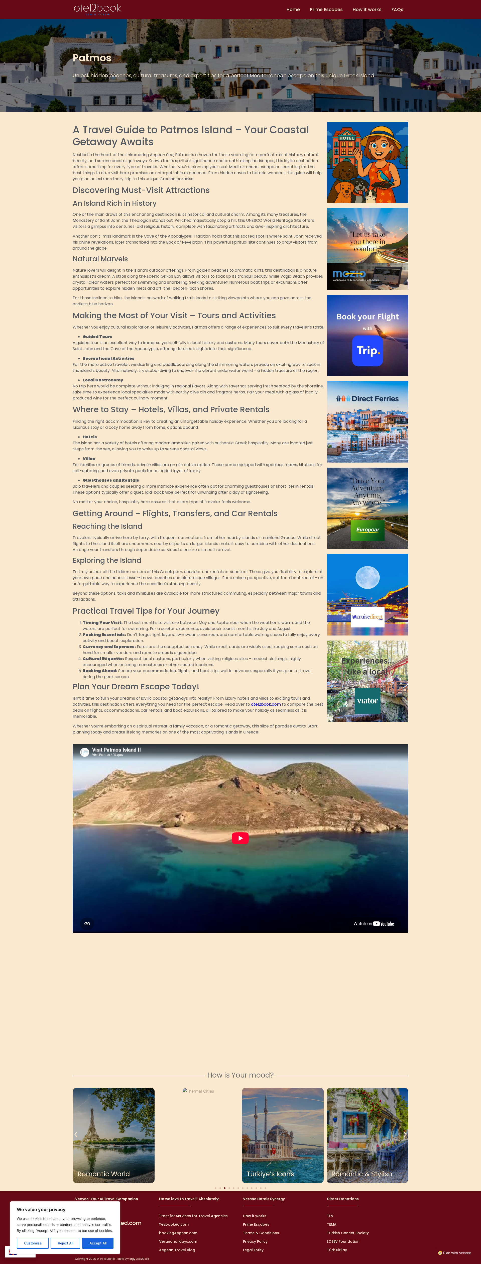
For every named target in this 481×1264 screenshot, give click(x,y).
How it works (367, 9)
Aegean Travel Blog (177, 1249)
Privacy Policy (255, 1241)
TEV (330, 1215)
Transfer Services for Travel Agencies (193, 1215)
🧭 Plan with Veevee (454, 1253)
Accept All (97, 1243)
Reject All (65, 1243)
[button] (76, 1134)
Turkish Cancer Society (348, 1232)
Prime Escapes (326, 9)
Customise (33, 1243)
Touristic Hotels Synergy (119, 1259)
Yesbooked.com (174, 1224)
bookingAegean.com (178, 1232)
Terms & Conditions (261, 1232)
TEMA (331, 1224)
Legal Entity (253, 1249)
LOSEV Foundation (343, 1241)
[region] (65, 1227)
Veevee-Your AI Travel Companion (106, 1198)
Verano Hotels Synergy (264, 1198)
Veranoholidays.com (178, 1241)
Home (293, 9)
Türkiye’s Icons (270, 1174)
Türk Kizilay (337, 1249)
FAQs (397, 9)
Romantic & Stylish (361, 1174)
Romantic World (104, 1174)
